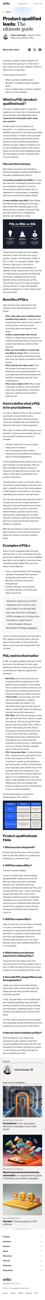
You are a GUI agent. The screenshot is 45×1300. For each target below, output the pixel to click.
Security (28, 1293)
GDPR (20, 1293)
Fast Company (29, 628)
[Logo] (6, 3)
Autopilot (6, 1283)
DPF (36, 1293)
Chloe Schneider (19, 35)
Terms (5, 1293)
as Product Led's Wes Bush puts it (22, 115)
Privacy (13, 1293)
